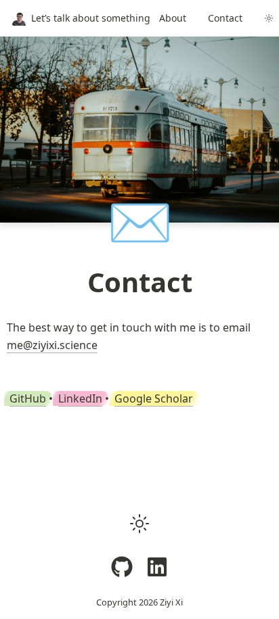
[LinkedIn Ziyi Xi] (157, 567)
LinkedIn (80, 398)
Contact (225, 18)
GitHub (27, 398)
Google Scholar (153, 398)
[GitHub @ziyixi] (122, 567)
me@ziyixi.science (52, 345)
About (172, 18)
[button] (139, 523)
